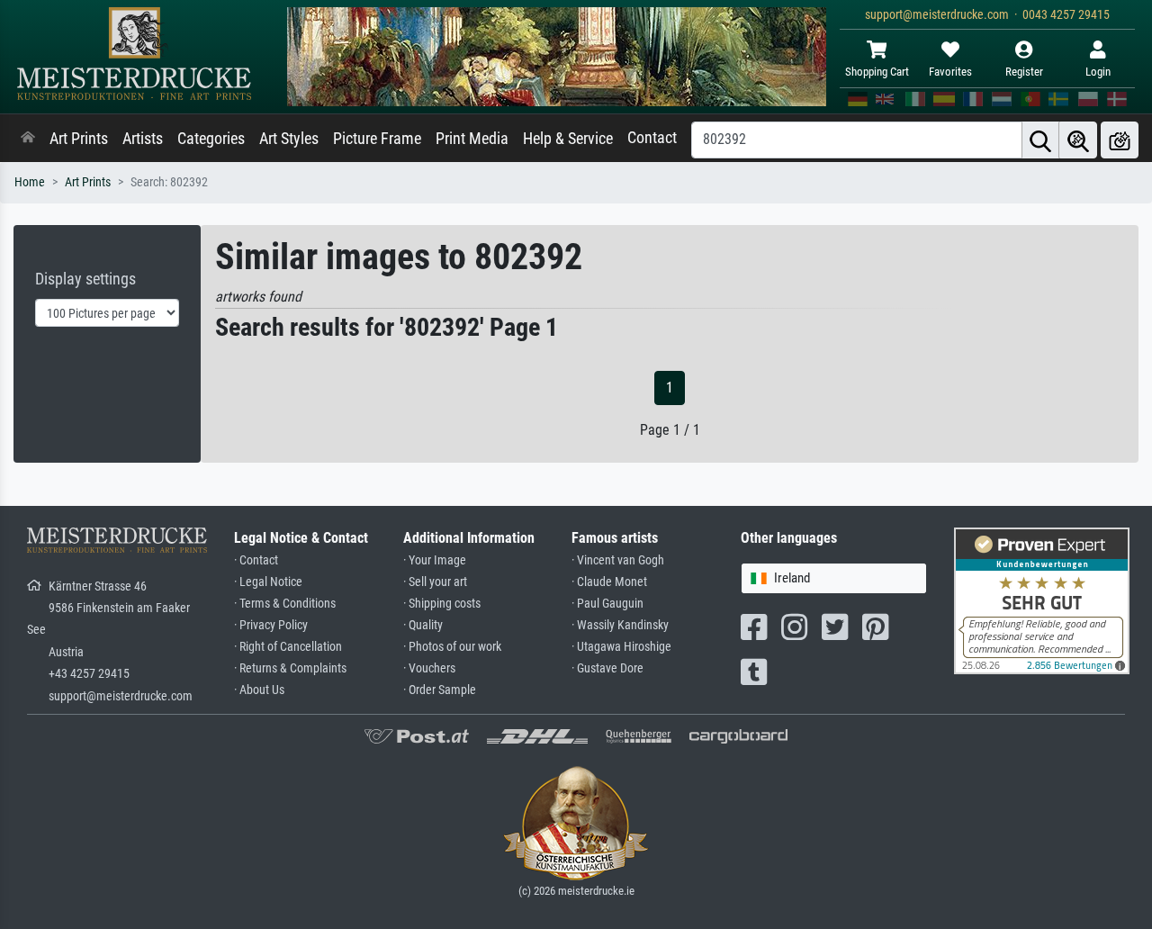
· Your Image (434, 560)
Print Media (472, 139)
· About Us (259, 690)
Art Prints (79, 139)
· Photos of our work (452, 646)
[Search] (1040, 140)
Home (29, 182)
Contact (652, 138)
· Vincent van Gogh (618, 560)
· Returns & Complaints (290, 668)
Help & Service (568, 139)
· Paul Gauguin (608, 603)
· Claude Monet (609, 582)
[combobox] (834, 578)
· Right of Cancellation (288, 646)
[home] (28, 139)
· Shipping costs (442, 603)
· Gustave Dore (608, 668)
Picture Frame (377, 139)
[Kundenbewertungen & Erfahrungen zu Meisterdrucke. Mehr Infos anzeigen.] (1042, 600)
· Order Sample (439, 690)
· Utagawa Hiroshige (621, 646)
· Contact (256, 560)
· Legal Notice (268, 582)
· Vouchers (429, 668)
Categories (211, 139)
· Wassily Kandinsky (620, 625)
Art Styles (289, 139)
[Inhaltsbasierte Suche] (1078, 140)
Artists (142, 139)
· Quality (423, 625)
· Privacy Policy (271, 625)
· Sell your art (435, 582)
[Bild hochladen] (1119, 140)
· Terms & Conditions (285, 603)
